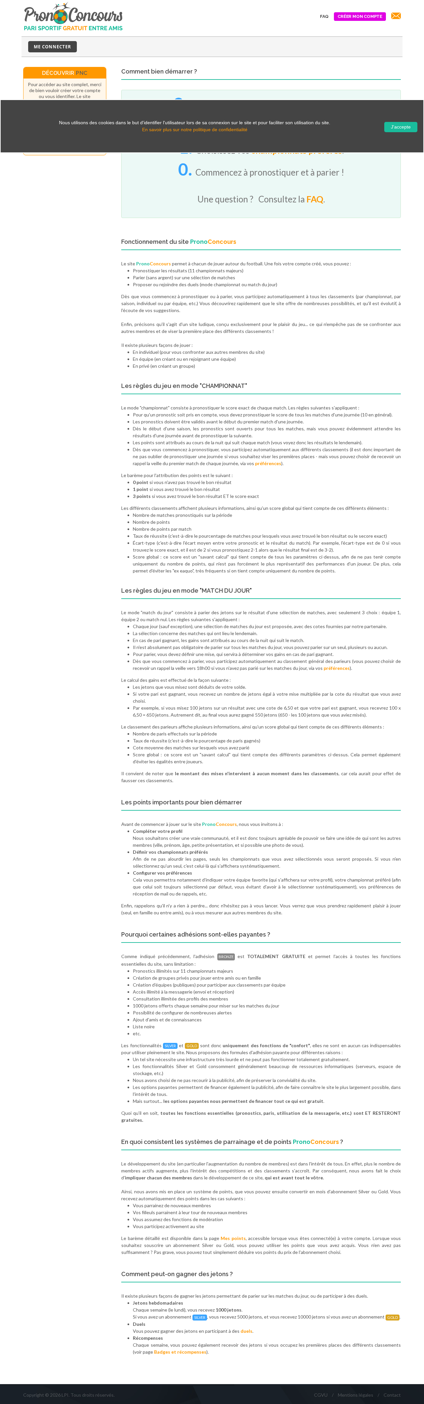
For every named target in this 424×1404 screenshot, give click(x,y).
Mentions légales (355, 1395)
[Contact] (395, 16)
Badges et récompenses (180, 1352)
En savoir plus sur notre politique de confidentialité (194, 129)
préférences (268, 463)
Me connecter (52, 47)
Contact (392, 1395)
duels (246, 1331)
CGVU (321, 1395)
